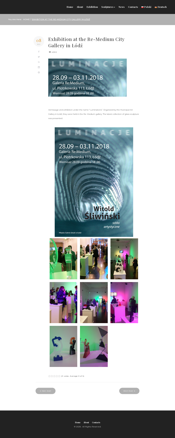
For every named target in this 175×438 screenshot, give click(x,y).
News (122, 6)
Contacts (133, 6)
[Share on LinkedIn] (39, 67)
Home (70, 6)
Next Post (128, 391)
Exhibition (92, 6)
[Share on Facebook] (39, 52)
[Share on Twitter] (39, 57)
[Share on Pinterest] (39, 72)
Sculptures (107, 6)
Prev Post (46, 391)
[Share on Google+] (39, 62)
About (80, 6)
